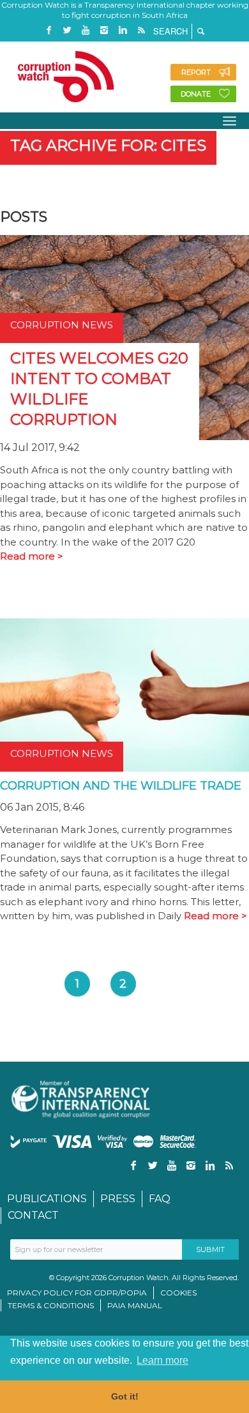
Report (196, 72)
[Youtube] (85, 30)
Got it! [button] (125, 1396)
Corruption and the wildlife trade (120, 786)
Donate (196, 93)
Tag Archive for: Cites (108, 145)
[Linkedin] (122, 30)
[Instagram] (104, 30)
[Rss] (141, 30)
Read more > (31, 556)
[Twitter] (67, 30)
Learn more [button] (162, 1360)
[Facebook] (48, 30)
